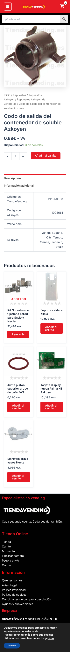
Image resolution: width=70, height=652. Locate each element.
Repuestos (19, 95)
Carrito (6, 546)
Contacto (8, 565)
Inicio (7, 95)
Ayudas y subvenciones (17, 604)
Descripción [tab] (12, 178)
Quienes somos (12, 580)
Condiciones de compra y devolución (26, 599)
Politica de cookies (14, 594)
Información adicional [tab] (19, 185)
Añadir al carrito (46, 155)
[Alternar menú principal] (8, 6)
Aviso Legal (9, 585)
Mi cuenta (8, 551)
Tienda (6, 542)
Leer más (18, 334)
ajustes (49, 638)
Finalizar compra (13, 556)
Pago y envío (10, 560)
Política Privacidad (14, 590)
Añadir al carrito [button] (51, 328)
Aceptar (12, 645)
